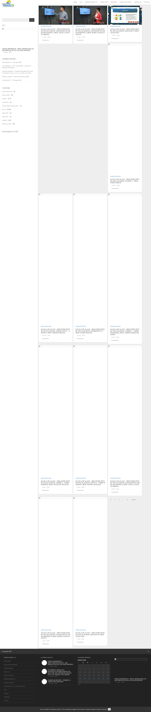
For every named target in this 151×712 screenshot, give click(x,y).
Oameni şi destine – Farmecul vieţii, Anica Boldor (15, 76)
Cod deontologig (8, 668)
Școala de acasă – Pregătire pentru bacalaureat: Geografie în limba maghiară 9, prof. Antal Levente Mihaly (55, 31)
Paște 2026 (5, 116)
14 (98, 672)
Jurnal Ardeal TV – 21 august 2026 (11, 62)
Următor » (134, 499)
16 (108, 672)
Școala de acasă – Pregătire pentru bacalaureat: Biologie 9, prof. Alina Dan (124, 31)
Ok (109, 709)
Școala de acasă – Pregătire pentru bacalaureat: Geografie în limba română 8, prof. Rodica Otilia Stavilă (55, 635)
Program (114, 2)
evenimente (45, 40)
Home (75, 2)
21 (98, 675)
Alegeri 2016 (7, 661)
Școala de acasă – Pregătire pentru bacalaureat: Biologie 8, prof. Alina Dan (90, 634)
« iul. (79, 684)
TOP (147, 651)
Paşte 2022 (5, 113)
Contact (147, 2)
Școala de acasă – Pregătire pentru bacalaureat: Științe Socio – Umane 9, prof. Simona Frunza (55, 331)
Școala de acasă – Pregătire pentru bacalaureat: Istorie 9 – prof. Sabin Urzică (124, 181)
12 (89, 672)
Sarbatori (4, 120)
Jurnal (4, 109)
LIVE (81, 2)
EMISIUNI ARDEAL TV (10, 679)
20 (94, 675)
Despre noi (137, 2)
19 (89, 675)
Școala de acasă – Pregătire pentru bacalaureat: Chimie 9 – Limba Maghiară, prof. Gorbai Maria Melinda (124, 331)
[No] (149, 709)
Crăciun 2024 (6, 95)
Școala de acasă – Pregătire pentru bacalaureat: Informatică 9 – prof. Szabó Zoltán (90, 331)
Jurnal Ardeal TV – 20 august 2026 (11, 80)
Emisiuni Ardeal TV (91, 2)
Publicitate (104, 2)
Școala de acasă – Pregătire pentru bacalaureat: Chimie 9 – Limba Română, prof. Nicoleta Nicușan (55, 483)
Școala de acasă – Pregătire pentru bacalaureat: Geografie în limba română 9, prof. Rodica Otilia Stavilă (90, 31)
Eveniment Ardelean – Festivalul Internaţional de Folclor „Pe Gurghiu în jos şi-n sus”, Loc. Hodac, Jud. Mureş (17, 72)
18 (84, 675)
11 (84, 672)
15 (103, 672)
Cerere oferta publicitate (10, 664)
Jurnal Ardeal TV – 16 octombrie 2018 (14, 686)
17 (80, 675)
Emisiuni (4, 98)
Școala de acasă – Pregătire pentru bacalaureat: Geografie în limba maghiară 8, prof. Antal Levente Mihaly (125, 483)
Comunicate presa (125, 2)
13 (94, 672)
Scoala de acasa (46, 26)
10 (80, 672)
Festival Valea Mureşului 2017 (10, 106)
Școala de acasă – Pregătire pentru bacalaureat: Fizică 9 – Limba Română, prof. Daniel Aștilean (90, 483)
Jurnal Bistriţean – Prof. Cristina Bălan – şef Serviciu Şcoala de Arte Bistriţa (16, 66)
